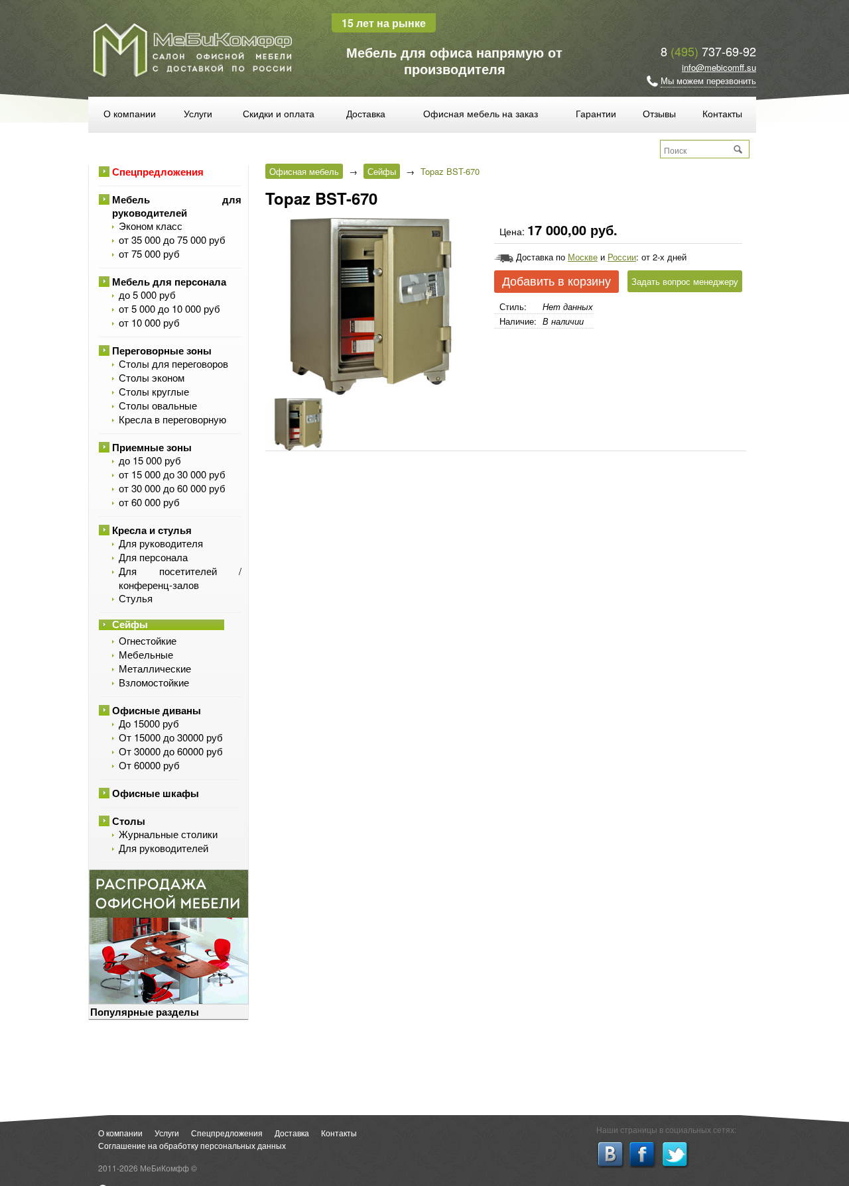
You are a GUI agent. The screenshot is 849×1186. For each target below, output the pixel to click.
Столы (128, 821)
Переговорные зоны (162, 350)
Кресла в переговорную (172, 419)
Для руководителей (163, 848)
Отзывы (659, 113)
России (622, 256)
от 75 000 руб (149, 253)
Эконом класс (150, 226)
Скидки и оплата (278, 113)
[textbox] (697, 149)
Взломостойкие (154, 682)
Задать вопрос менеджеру (684, 281)
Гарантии (596, 113)
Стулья (136, 598)
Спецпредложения (158, 171)
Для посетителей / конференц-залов (180, 578)
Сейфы (130, 624)
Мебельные (146, 654)
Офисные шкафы (155, 793)
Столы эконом (151, 377)
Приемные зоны (152, 447)
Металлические (155, 668)
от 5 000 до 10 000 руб (169, 308)
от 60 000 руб (149, 502)
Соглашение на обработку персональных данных (192, 1145)
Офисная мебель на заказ (480, 113)
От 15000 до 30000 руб (171, 737)
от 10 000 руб (149, 322)
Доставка (365, 113)
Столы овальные (158, 405)
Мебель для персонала (169, 281)
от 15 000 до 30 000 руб (172, 474)
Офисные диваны (156, 710)
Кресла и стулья (152, 530)
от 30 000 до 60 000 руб (172, 488)
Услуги (198, 113)
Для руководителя (161, 543)
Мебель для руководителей (176, 206)
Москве (583, 256)
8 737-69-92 (708, 51)
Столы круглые (154, 391)
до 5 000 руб (147, 294)
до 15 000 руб (150, 460)
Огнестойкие (147, 640)
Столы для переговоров (173, 363)
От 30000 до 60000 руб (171, 751)
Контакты (722, 113)
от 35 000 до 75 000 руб (172, 239)
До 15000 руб (149, 723)
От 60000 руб (149, 765)
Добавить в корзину (556, 281)
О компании (129, 113)
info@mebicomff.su (719, 67)
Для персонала (153, 557)
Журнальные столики (168, 834)
